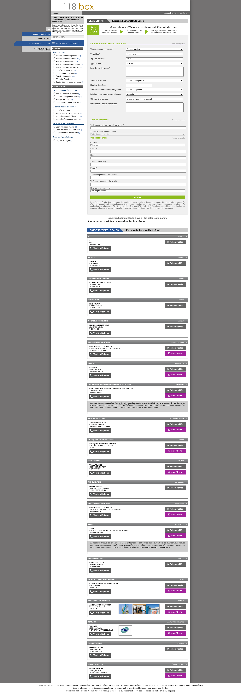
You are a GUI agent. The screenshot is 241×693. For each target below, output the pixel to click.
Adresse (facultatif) (98, 162)
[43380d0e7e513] (125, 630)
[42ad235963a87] (125, 609)
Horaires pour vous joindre (100, 188)
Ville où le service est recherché (104, 131)
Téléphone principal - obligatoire (103, 175)
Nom (92, 155)
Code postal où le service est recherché (107, 125)
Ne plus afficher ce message (99, 691)
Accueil (56, 13)
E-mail (93, 168)
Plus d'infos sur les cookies (76, 691)
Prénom (94, 148)
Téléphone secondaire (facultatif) (103, 181)
